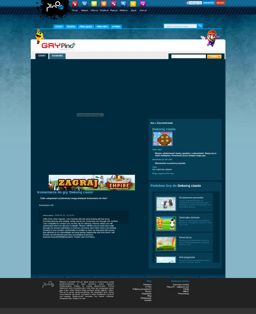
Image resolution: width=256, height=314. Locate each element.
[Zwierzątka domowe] (166, 230)
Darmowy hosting (181, 284)
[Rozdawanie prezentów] (166, 210)
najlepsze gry (183, 287)
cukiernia (160, 169)
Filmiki (186, 289)
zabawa (168, 169)
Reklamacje (146, 298)
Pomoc (148, 291)
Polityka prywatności (142, 289)
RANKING (57, 55)
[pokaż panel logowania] (220, 4)
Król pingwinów (187, 257)
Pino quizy (86, 26)
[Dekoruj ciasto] (162, 145)
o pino (116, 26)
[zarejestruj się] (208, 4)
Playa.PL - (172, 287)
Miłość (186, 291)
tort (153, 169)
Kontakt (147, 300)
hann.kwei (48, 215)
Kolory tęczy (185, 237)
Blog (149, 296)
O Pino (148, 287)
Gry (152, 123)
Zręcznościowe (165, 123)
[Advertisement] (181, 87)
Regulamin (146, 293)
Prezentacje (183, 293)
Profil (71, 26)
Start (59, 26)
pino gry (102, 26)
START (42, 55)
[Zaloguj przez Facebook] (193, 4)
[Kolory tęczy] (166, 250)
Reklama (147, 284)
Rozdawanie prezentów (191, 197)
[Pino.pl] (54, 11)
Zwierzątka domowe (189, 217)
